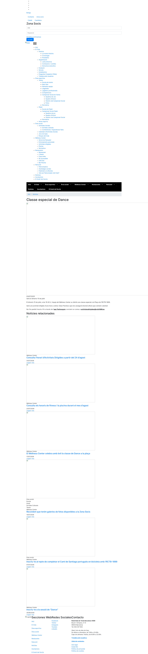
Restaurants (39, 150)
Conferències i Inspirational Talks (53, 130)
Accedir (30, 39)
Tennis (41, 80)
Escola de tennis (47, 82)
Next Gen (45, 84)
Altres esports (43, 121)
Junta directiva (47, 62)
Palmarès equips (47, 86)
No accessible (43, 158)
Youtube (54, 627)
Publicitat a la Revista (46, 171)
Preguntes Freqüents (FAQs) (48, 74)
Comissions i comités (49, 64)
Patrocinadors (43, 167)
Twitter (54, 623)
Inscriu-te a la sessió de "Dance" (42, 609)
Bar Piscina (42, 163)
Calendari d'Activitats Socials (48, 132)
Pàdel (40, 107)
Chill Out (41, 160)
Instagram (55, 625)
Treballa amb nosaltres (46, 76)
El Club (37, 49)
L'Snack (41, 154)
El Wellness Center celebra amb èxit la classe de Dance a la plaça (58, 453)
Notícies (38, 175)
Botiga (28, 13)
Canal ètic (75, 647)
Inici (36, 47)
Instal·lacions (43, 72)
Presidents (45, 58)
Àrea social (38, 123)
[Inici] (27, 43)
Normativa (45, 105)
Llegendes (45, 88)
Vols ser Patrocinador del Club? (49, 173)
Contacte (31, 17)
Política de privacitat (78, 649)
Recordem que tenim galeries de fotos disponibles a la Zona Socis (58, 511)
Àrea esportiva (40, 78)
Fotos (47, 103)
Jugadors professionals (49, 90)
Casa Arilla (42, 156)
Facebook (55, 621)
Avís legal (75, 645)
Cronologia (45, 55)
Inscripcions (39, 177)
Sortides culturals (48, 128)
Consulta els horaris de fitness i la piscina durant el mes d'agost (57, 405)
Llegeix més (30, 363)
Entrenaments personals (46, 142)
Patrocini (38, 165)
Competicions (46, 93)
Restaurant (42, 152)
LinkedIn (54, 629)
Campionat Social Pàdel (50, 111)
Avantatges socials (45, 169)
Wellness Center (40, 138)
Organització (43, 60)
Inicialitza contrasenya (33, 37)
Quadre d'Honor (51, 99)
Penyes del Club (44, 136)
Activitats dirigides (45, 144)
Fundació (42, 68)
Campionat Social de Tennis (51, 95)
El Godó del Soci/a (41, 179)
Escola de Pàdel (47, 109)
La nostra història (47, 53)
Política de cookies (78, 651)
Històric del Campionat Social (55, 101)
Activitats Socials (44, 125)
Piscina (41, 146)
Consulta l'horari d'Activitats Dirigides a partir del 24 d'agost (55, 357)
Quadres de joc (50, 113)
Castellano (38, 20)
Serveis (41, 70)
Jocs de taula (43, 134)
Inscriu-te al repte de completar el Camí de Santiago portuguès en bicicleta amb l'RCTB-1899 (71, 561)
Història (41, 51)
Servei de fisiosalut (45, 140)
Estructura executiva (49, 66)
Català (30, 20)
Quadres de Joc (51, 97)
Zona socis (40, 17)
